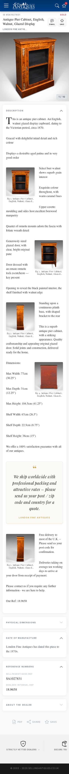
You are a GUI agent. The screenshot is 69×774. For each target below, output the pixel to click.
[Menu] (6, 6)
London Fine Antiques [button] (15, 29)
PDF (19, 722)
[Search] (57, 6)
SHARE (36, 722)
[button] (52, 22)
